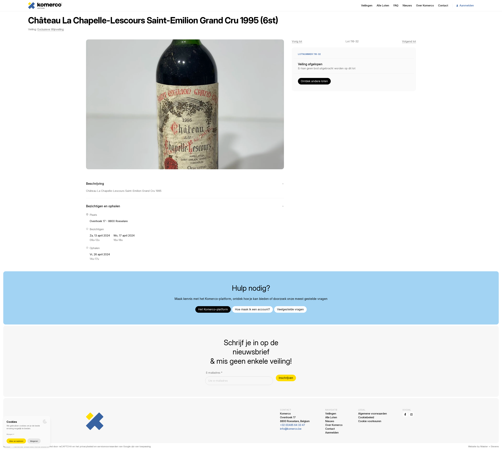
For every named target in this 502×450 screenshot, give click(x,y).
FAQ (395, 5)
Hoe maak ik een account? (252, 309)
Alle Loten (383, 5)
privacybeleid (86, 446)
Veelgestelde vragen (290, 309)
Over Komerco (425, 5)
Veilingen (366, 5)
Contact (443, 5)
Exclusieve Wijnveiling (50, 29)
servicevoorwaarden (107, 446)
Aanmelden (467, 5)
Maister (484, 446)
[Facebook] (405, 414)
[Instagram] (411, 414)
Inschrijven (286, 378)
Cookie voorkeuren (369, 421)
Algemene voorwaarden (372, 413)
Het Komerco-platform (213, 309)
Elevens (495, 446)
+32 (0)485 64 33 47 (292, 425)
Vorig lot (297, 41)
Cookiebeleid (366, 417)
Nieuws (407, 5)
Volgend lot (409, 41)
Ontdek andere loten (314, 81)
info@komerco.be (290, 428)
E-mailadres (214, 372)
